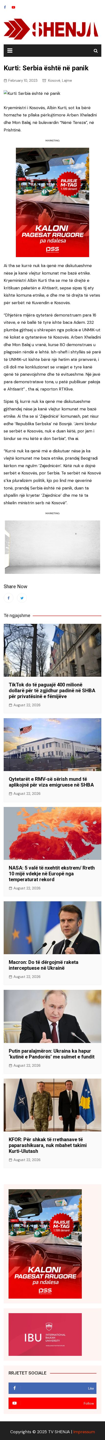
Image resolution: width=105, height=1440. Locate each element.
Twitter (22, 598)
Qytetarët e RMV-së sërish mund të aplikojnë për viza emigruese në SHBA (51, 782)
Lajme (67, 80)
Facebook (5, 7)
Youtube (13, 7)
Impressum (84, 1431)
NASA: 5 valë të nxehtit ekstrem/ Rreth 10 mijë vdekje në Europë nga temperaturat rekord (52, 873)
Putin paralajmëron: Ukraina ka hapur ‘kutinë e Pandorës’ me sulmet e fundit (51, 1054)
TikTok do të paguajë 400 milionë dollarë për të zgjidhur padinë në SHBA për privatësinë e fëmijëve (52, 690)
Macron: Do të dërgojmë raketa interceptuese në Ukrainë (43, 965)
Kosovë (54, 80)
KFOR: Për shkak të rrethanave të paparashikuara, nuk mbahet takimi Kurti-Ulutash (48, 1145)
